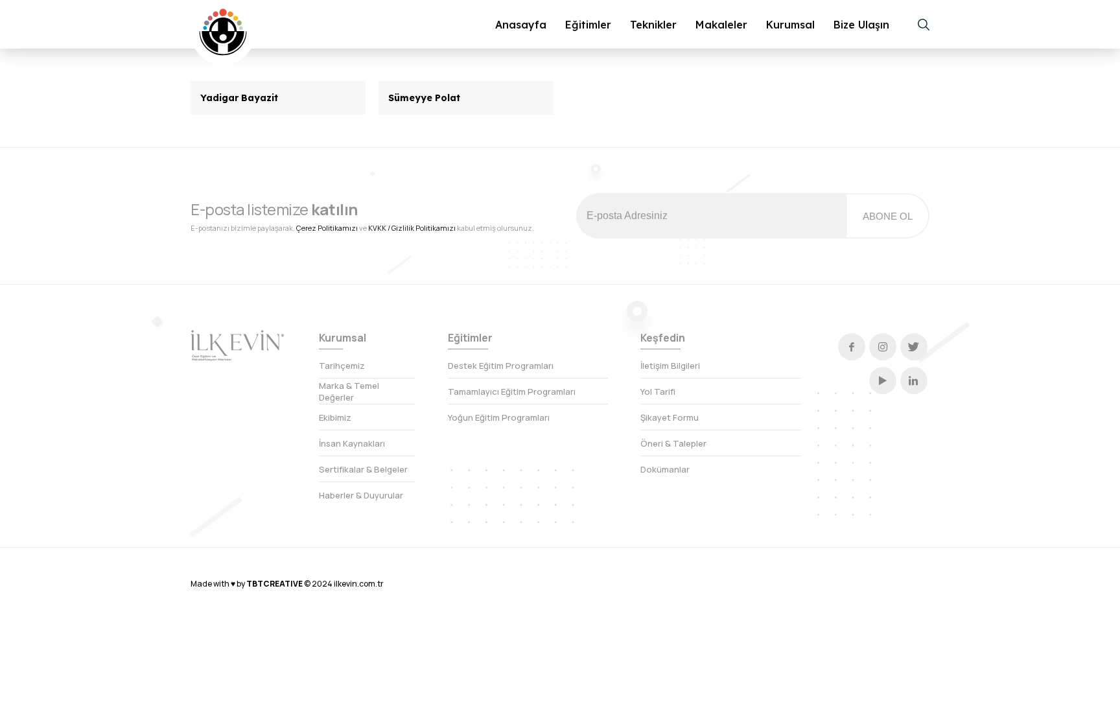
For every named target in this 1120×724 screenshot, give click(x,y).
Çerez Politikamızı (327, 228)
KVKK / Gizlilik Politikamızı (412, 228)
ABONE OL (888, 216)
